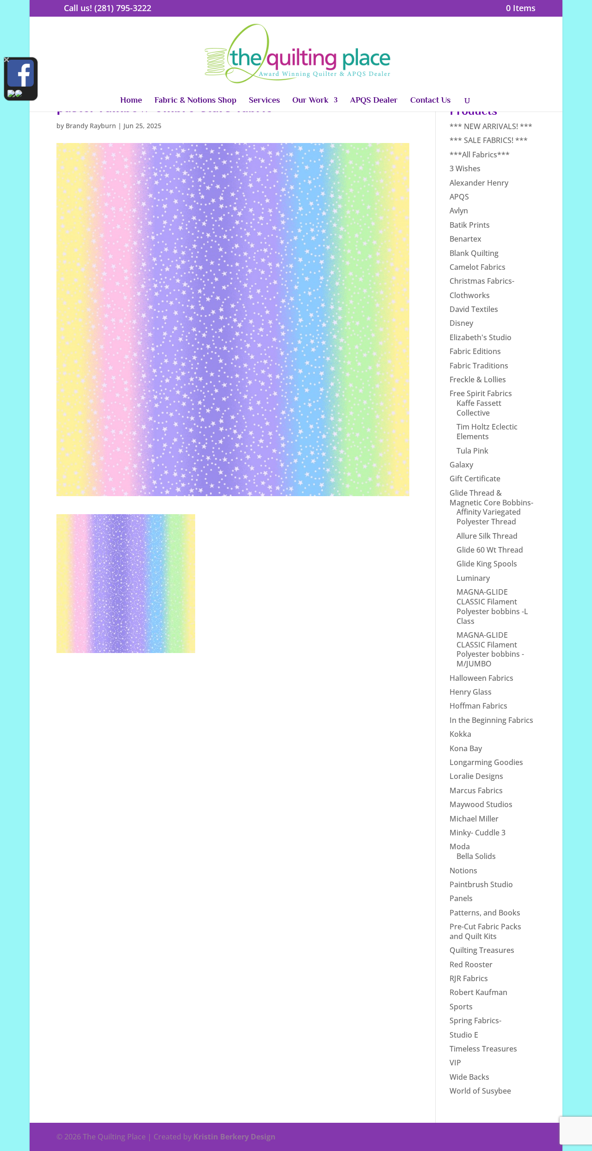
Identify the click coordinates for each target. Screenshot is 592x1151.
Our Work (310, 101)
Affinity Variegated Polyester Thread (488, 517)
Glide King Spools (486, 564)
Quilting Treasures (482, 950)
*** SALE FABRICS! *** (489, 140)
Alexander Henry (479, 183)
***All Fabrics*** (480, 154)
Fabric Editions (475, 351)
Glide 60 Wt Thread (489, 550)
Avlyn (459, 210)
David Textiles (474, 309)
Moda (460, 846)
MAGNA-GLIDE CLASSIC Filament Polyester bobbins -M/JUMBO (490, 649)
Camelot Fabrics (478, 267)
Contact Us (430, 101)
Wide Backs (469, 1077)
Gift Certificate (475, 478)
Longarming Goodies (486, 762)
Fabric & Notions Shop (195, 101)
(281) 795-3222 (122, 7)
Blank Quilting (474, 253)
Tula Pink (472, 451)
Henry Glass (471, 692)
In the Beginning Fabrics (491, 720)
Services (264, 101)
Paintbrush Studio (481, 884)
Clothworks (470, 295)
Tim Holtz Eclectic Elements (487, 432)
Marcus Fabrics (476, 790)
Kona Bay (466, 748)
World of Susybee (480, 1091)
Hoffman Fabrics (478, 706)
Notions (463, 870)
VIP (455, 1063)
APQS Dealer (374, 101)
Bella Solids (476, 856)
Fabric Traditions (479, 366)
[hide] (6, 59)
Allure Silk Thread (487, 536)
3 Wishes (465, 168)
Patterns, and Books (485, 913)
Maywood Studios (481, 804)
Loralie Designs (476, 776)
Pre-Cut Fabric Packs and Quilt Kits (485, 931)
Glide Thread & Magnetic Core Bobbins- (491, 498)
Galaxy (461, 465)
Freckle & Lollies (478, 379)
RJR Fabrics (469, 978)
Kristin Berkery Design (234, 1137)
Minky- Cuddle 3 (478, 832)
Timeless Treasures (483, 1049)
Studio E (464, 1035)
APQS (459, 197)
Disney (461, 323)
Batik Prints (470, 225)
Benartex (465, 239)
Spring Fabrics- (475, 1020)
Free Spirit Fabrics (481, 393)
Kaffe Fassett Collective (478, 408)
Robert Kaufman (478, 992)
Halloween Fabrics (481, 678)
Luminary (473, 578)
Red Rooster (471, 964)
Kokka (460, 734)
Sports (461, 1007)
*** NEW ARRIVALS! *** (491, 126)
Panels (461, 898)
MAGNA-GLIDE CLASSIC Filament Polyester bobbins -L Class (492, 606)
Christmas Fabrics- (482, 281)
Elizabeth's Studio (481, 337)
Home (131, 101)
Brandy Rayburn (91, 125)
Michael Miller (474, 819)
